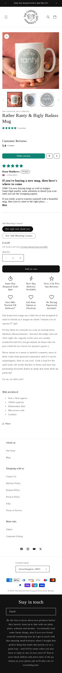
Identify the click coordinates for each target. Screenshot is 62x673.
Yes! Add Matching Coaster (19, 236)
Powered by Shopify (46, 591)
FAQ (8, 504)
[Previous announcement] (5, 3)
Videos (9, 529)
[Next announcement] (56, 3)
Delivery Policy (13, 483)
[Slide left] (3, 100)
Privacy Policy (13, 497)
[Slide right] (58, 100)
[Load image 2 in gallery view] (31, 99)
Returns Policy (13, 490)
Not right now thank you (17, 229)
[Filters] (49, 156)
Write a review (24, 156)
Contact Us (11, 476)
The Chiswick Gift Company (26, 591)
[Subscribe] (52, 611)
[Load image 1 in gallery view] (14, 99)
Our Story (10, 451)
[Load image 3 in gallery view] (47, 99)
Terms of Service (14, 510)
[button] (6, 17)
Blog (8, 457)
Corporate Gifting (14, 536)
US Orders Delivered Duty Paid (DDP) (34, 247)
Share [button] (8, 424)
